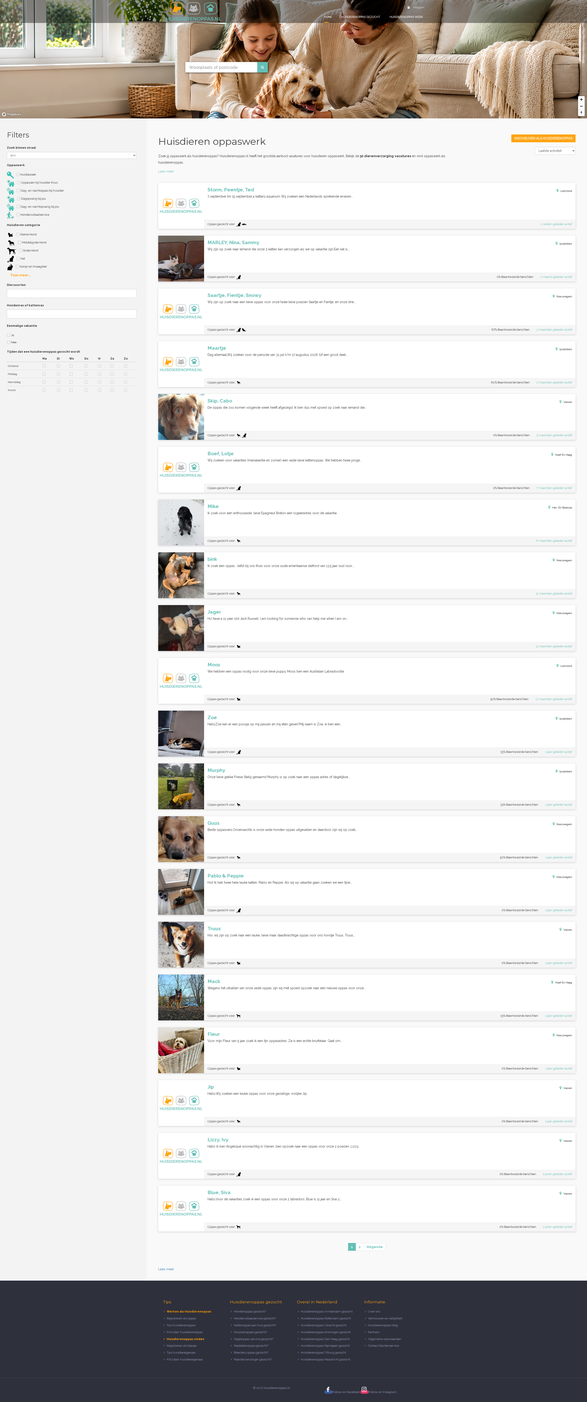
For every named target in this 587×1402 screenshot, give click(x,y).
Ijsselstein (565, 243)
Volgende (374, 1247)
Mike (213, 506)
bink (212, 559)
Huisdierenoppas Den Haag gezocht (325, 1339)
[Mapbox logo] (11, 114)
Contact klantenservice (383, 1345)
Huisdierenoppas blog (383, 1325)
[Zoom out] (581, 106)
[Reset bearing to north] (581, 112)
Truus (214, 928)
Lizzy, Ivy (218, 1139)
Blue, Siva (219, 1192)
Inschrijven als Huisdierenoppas (543, 138)
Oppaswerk (16, 165)
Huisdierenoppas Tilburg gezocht (323, 1352)
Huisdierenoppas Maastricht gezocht (325, 1359)
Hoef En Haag (563, 454)
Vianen (567, 402)
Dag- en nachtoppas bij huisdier (42, 190)
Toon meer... (20, 275)
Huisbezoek (27, 174)
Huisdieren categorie (23, 225)
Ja (12, 335)
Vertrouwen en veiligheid (385, 1318)
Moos (214, 664)
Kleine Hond (28, 234)
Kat (22, 258)
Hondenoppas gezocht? (250, 1311)
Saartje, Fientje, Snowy (234, 295)
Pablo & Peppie (226, 876)
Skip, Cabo (220, 401)
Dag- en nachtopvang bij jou (39, 206)
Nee (13, 342)
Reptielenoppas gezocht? (251, 1345)
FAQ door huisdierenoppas (185, 1332)
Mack (214, 981)
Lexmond (566, 191)
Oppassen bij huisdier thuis (39, 182)
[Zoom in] (581, 99)
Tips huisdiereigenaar (181, 1352)
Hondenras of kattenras (25, 305)
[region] (293, 59)
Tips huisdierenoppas (181, 1325)
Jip (211, 1087)
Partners (373, 1332)
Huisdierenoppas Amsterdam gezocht (327, 1311)
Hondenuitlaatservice (34, 214)
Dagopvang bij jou (33, 198)
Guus (214, 823)
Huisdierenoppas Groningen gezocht (326, 1332)
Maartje (217, 348)
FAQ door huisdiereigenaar (185, 1359)
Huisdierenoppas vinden (185, 1339)
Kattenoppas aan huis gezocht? (255, 1325)
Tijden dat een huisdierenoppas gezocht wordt (43, 351)
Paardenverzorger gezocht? (253, 1359)
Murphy (216, 770)
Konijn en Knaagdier (33, 266)
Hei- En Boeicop (562, 507)
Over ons (374, 1311)
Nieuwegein (564, 296)
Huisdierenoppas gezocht (360, 17)
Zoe (212, 717)
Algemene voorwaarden (384, 1339)
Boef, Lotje (221, 453)
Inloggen (418, 7)
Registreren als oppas (181, 1318)
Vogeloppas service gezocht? (253, 1339)
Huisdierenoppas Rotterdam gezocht (326, 1318)
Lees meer (166, 171)
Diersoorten (16, 285)
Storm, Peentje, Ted (231, 190)
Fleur (214, 1034)
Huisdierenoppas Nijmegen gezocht (325, 1345)
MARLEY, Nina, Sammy (233, 242)
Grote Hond (30, 250)
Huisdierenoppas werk (406, 17)
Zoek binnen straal (21, 147)
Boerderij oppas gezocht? (251, 1352)
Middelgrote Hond (34, 242)
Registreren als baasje (182, 1345)
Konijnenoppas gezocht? (250, 1332)
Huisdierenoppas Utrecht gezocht (323, 1325)
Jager (214, 612)
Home (328, 17)
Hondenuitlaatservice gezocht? (255, 1318)
